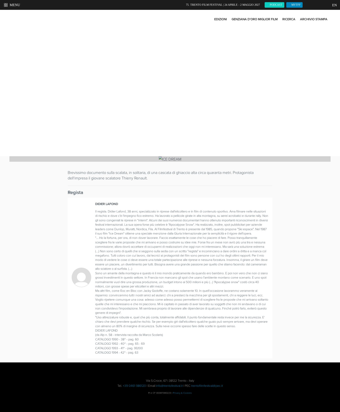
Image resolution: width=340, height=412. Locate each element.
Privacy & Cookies (182, 392)
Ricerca (288, 19)
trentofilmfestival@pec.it (207, 385)
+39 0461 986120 (134, 385)
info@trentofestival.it (169, 385)
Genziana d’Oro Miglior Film (255, 19)
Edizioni (220, 19)
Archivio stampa (313, 19)
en (334, 5)
